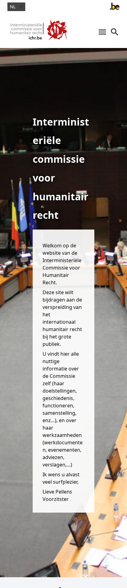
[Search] (115, 35)
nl (12, 7)
